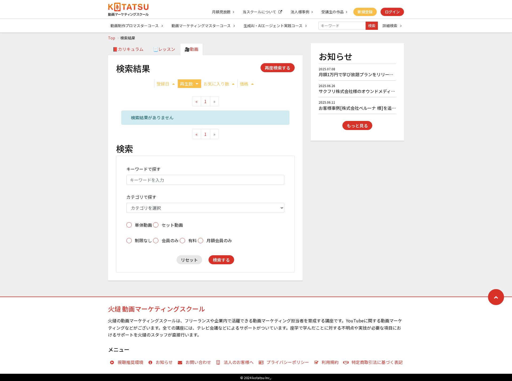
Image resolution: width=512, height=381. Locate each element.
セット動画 (172, 225)
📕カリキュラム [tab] (128, 49)
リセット (189, 260)
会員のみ (170, 240)
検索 (371, 25)
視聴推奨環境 (130, 362)
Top (111, 37)
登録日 (163, 83)
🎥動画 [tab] (191, 49)
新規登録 (365, 11)
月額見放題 (221, 11)
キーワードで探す (143, 169)
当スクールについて (259, 11)
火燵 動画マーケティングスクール (156, 308)
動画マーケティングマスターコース (201, 25)
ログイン (392, 11)
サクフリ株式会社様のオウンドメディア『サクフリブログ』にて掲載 (385, 91)
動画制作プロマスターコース (134, 25)
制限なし (143, 240)
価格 (244, 83)
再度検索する (277, 67)
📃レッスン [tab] (164, 49)
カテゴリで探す (141, 197)
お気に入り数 (216, 83)
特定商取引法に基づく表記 (377, 362)
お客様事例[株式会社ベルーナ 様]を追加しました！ (368, 108)
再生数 (186, 83)
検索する (221, 260)
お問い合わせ (198, 362)
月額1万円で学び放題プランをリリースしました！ (367, 74)
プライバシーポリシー (287, 362)
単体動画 (143, 225)
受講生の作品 (332, 11)
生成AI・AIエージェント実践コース (273, 25)
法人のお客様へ (239, 362)
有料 (192, 240)
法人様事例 (300, 11)
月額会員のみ (219, 240)
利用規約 (330, 362)
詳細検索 (390, 25)
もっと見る (357, 125)
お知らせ (164, 362)
